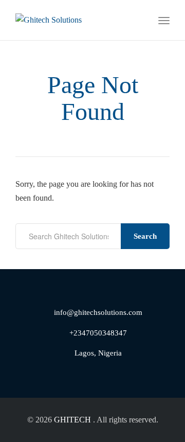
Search (145, 236)
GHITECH (72, 419)
